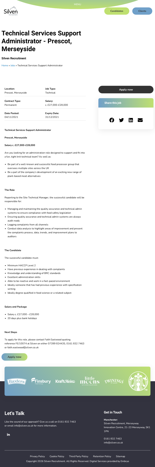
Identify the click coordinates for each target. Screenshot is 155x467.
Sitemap (120, 456)
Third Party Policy (78, 456)
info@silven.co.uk (23, 425)
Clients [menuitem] (142, 11)
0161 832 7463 (67, 421)
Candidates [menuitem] (116, 11)
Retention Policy (102, 456)
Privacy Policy (37, 456)
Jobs (12, 65)
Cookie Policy (57, 456)
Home (5, 65)
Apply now (14, 357)
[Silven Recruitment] (10, 11)
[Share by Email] (140, 120)
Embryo (125, 461)
